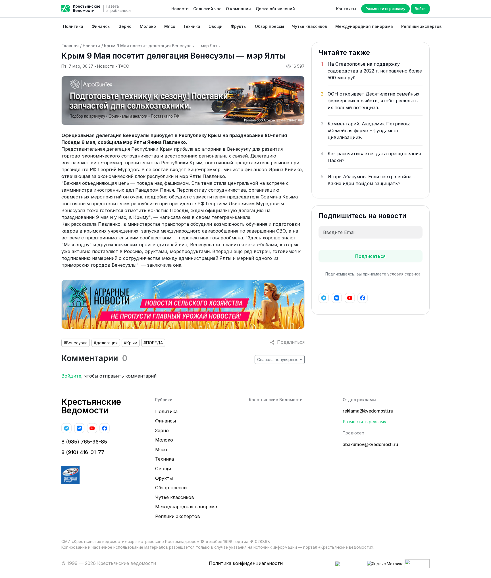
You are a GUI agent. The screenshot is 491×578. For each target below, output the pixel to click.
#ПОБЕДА (153, 342)
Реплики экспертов (421, 26)
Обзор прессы (269, 26)
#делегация (106, 342)
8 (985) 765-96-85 (84, 442)
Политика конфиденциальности (246, 563)
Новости (180, 8)
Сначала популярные (278, 359)
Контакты (346, 8)
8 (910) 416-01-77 (82, 452)
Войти (420, 8)
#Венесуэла (76, 342)
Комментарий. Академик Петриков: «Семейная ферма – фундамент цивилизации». (369, 130)
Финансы (101, 26)
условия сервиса (404, 274)
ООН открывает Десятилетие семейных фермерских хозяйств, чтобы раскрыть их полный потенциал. (373, 100)
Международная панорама (364, 26)
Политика (73, 26)
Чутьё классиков (309, 26)
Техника (191, 26)
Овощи (215, 26)
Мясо (169, 26)
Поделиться (289, 342)
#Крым (130, 342)
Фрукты (239, 26)
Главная (70, 45)
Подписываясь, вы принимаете (373, 274)
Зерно (125, 26)
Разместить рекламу (385, 8)
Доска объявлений (275, 8)
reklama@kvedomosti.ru (368, 411)
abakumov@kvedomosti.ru (370, 444)
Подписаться (370, 256)
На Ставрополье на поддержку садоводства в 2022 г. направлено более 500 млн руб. (375, 70)
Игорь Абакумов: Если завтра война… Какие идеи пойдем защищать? (371, 180)
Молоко (148, 26)
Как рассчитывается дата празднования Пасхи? (374, 157)
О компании (238, 8)
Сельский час (207, 8)
